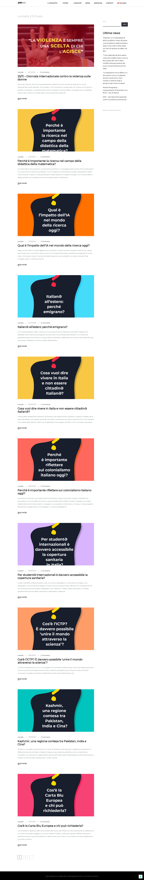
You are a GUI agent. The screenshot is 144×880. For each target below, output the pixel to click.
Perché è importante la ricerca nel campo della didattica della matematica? (49, 162)
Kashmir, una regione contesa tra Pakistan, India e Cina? (52, 743)
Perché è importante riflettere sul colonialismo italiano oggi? (54, 492)
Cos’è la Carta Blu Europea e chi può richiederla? (50, 825)
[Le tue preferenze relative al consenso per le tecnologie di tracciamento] (140, 876)
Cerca (104, 21)
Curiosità (78, 3)
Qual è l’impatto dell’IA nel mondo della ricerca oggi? (54, 245)
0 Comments (44, 72)
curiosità (20, 72)
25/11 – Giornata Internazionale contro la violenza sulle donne (54, 78)
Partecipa (98, 3)
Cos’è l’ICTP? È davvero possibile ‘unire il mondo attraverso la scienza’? (50, 661)
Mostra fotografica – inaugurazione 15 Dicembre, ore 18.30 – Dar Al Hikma (115, 90)
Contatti (109, 3)
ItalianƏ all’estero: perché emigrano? (42, 327)
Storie (65, 3)
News (87, 3)
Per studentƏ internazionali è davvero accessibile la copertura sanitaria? (53, 576)
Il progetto (52, 3)
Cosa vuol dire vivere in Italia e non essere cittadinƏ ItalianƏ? (52, 410)
